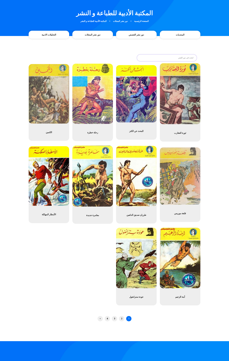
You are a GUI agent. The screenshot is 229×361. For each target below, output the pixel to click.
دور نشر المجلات (120, 21)
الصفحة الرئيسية (141, 21)
